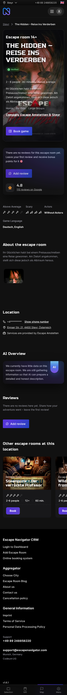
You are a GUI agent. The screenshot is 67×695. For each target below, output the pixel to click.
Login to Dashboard (15, 547)
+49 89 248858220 (46, 2)
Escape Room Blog (15, 581)
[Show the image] (14, 276)
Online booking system (17, 558)
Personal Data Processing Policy (24, 626)
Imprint (7, 615)
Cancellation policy (15, 598)
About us (8, 586)
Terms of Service (14, 621)
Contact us (10, 592)
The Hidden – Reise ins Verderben (35, 24)
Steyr (6, 24)
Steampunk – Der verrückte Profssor (24, 483)
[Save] (36, 462)
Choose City (11, 575)
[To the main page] (6, 11)
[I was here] (44, 462)
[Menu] (56, 11)
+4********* (14, 321)
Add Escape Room (14, 552)
